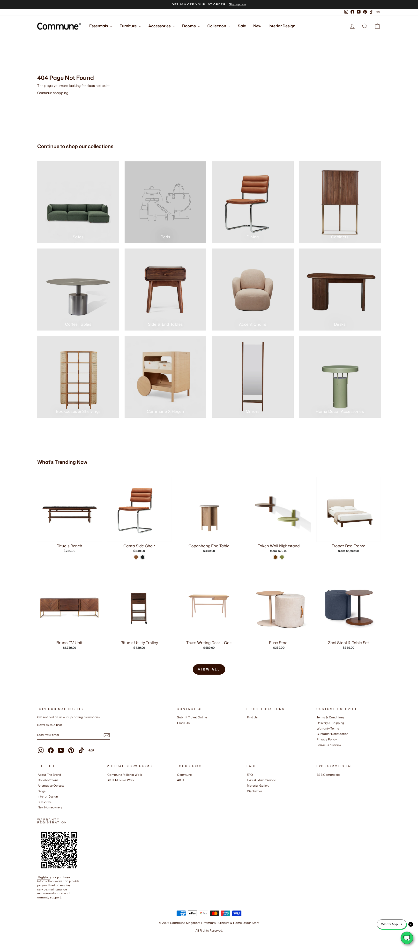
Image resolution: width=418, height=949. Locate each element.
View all (209, 669)
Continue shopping (52, 92)
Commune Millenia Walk (124, 775)
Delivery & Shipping (330, 723)
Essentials (99, 26)
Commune (184, 775)
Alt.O (180, 780)
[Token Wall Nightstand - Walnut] (275, 557)
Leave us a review (329, 745)
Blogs (42, 791)
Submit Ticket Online (192, 717)
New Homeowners (50, 807)
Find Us (252, 717)
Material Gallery (258, 785)
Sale (242, 26)
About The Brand (49, 775)
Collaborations (48, 780)
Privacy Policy (327, 739)
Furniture (128, 26)
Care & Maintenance (261, 780)
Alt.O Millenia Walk (120, 780)
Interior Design (282, 26)
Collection (217, 26)
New (257, 26)
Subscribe (45, 802)
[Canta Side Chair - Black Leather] (142, 557)
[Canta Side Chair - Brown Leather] (136, 557)
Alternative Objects (51, 785)
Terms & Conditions (330, 717)
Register (44, 877)
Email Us (183, 723)
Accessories (159, 26)
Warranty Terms (328, 728)
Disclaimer (254, 791)
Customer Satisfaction (332, 734)
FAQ (250, 775)
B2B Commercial (329, 775)
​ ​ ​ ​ (248, 796)
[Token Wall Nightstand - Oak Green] (282, 557)
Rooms (189, 26)
